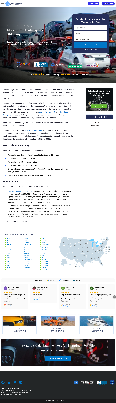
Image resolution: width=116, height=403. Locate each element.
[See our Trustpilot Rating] (75, 65)
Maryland (26, 242)
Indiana (8, 263)
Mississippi (27, 250)
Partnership (64, 374)
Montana (26, 253)
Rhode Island (45, 246)
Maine (25, 240)
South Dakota (45, 250)
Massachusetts (28, 244)
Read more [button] (7, 301)
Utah (43, 255)
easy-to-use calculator (33, 130)
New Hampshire (28, 259)
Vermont (44, 257)
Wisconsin (44, 267)
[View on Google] (5, 288)
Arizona (9, 242)
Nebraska (26, 255)
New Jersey (27, 261)
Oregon (44, 242)
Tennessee (44, 251)
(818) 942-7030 (108, 3)
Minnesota (27, 248)
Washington (45, 261)
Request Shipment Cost (86, 374)
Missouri (26, 251)
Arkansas (9, 244)
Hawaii (8, 257)
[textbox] (90, 39)
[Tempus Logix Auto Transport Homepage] (13, 3)
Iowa (8, 265)
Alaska (8, 240)
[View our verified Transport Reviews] (92, 65)
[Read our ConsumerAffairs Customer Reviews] (58, 65)
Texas (43, 253)
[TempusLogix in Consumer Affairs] (76, 382)
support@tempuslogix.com (20, 392)
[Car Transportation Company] (3, 382)
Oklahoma (44, 240)
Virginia (44, 259)
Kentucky (9, 269)
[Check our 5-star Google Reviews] (23, 64)
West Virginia (45, 265)
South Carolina (45, 248)
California (9, 246)
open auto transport (47, 112)
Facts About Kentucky (96, 122)
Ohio (43, 238)
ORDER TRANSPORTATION (58, 358)
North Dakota (27, 269)
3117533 (9, 395)
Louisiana (26, 238)
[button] (1, 296)
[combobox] (90, 27)
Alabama (9, 238)
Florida (8, 253)
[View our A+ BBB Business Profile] (41, 64)
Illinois (8, 261)
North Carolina (27, 267)
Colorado (9, 248)
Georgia (8, 255)
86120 (21, 395)
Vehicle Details (91, 45)
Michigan (26, 246)
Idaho (8, 259)
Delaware (9, 251)
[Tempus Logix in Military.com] (87, 382)
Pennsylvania (45, 244)
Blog (73, 374)
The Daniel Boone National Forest (21, 191)
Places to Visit (94, 125)
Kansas (8, 267)
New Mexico (27, 263)
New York (26, 265)
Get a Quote (93, 3)
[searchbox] (85, 27)
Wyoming (44, 269)
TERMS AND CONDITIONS (49, 374)
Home (9, 26)
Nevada (26, 257)
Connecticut (10, 250)
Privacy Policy (33, 374)
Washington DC (46, 263)
